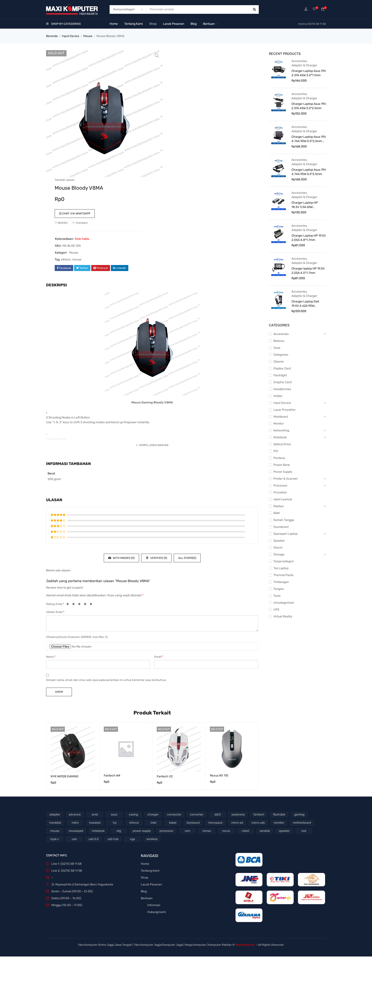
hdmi (75, 823)
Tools (277, 596)
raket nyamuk (282, 499)
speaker (284, 831)
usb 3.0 (93, 839)
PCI (275, 451)
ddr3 (217, 814)
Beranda (52, 36)
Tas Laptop (280, 568)
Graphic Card (282, 382)
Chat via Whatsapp (76, 213)
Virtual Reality (282, 616)
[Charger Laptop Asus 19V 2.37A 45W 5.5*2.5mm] (278, 102)
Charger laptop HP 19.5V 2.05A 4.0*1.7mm (308, 271)
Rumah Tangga (283, 520)
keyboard (193, 823)
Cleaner (278, 361)
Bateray (278, 341)
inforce (134, 823)
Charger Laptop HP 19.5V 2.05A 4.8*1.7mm (308, 238)
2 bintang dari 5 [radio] (74, 604)
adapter (54, 814)
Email (158, 656)
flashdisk (279, 814)
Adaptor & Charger (304, 65)
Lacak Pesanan (151, 884)
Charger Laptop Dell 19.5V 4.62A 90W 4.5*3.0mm (305, 304)
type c (54, 839)
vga (132, 839)
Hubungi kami (156, 912)
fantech (258, 814)
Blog (144, 891)
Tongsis (278, 589)
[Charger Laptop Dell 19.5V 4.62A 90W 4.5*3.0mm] (278, 299)
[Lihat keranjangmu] (322, 9)
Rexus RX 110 (219, 775)
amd (95, 814)
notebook (98, 831)
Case (276, 348)
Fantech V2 (165, 776)
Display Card (282, 368)
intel (153, 823)
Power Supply (282, 472)
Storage (278, 554)
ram (187, 831)
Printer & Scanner (285, 478)
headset (95, 823)
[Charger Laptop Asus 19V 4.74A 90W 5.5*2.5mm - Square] (278, 135)
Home (145, 864)
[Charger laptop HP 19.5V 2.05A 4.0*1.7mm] (278, 266)
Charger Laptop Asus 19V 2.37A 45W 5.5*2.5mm (308, 106)
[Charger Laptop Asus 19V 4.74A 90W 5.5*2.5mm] (278, 168)
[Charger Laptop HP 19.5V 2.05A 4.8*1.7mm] (278, 233)
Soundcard (280, 527)
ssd (303, 831)
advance (75, 814)
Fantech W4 (112, 775)
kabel (172, 823)
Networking (281, 430)
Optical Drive (282, 444)
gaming (299, 814)
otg (118, 831)
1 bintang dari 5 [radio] (68, 604)
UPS (276, 609)
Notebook (280, 437)
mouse (76, 259)
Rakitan (278, 506)
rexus (226, 831)
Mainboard (280, 416)
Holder (277, 396)
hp (114, 823)
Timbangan (281, 582)
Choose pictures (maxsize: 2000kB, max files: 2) (77, 637)
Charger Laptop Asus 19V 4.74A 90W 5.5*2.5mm (308, 172)
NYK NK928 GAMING (65, 776)
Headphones (282, 389)
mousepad (76, 831)
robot (245, 831)
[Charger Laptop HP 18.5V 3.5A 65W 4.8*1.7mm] (278, 201)
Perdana (279, 458)
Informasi (153, 905)
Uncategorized (283, 602)
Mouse (87, 36)
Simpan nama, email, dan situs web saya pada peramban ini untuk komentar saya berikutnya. (106, 680)
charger (152, 814)
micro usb (258, 823)
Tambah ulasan (64, 179)
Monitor (278, 423)
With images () (123, 558)
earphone (238, 814)
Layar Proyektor (284, 410)
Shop (144, 877)
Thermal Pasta (283, 575)
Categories (280, 354)
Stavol (277, 547)
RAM (276, 513)
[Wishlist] (314, 9)
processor (166, 831)
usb (74, 839)
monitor (279, 823)
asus (114, 814)
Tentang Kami (150, 871)
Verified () (158, 558)
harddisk (55, 823)
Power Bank (281, 465)
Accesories (299, 61)
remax (206, 831)
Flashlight (280, 375)
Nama (51, 656)
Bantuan (146, 898)
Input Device (70, 36)
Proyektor (280, 492)
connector (174, 814)
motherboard (302, 823)
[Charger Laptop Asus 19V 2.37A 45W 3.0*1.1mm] (278, 69)
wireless (152, 839)
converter (196, 814)
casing (133, 814)
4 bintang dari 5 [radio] (86, 604)
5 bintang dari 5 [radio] (92, 604)
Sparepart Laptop (285, 534)
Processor (280, 485)
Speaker (279, 540)
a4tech (66, 259)
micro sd (237, 823)
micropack (215, 823)
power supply (142, 831)
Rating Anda (55, 604)
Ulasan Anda (55, 612)
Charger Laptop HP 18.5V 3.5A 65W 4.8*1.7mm (304, 205)
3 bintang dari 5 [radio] (80, 604)
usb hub (112, 839)
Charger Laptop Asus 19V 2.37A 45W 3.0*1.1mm (308, 73)
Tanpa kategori (283, 561)
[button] (157, 55)
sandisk (265, 831)
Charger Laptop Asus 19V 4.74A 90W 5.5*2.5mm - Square (308, 139)
